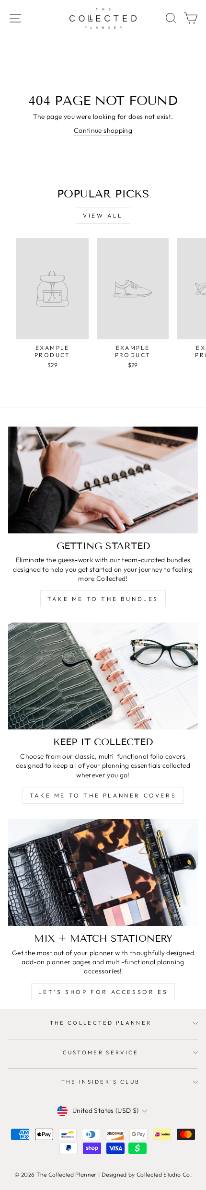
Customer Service (101, 1052)
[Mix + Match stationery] (103, 872)
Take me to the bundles (103, 598)
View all (103, 215)
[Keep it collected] (103, 676)
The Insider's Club (100, 1081)
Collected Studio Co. (164, 1174)
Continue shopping (103, 130)
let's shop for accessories (103, 991)
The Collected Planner (101, 1022)
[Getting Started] (103, 480)
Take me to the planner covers (103, 795)
